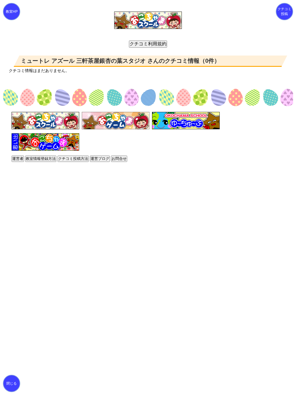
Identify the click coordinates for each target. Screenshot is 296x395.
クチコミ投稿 (284, 11)
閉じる (11, 383)
